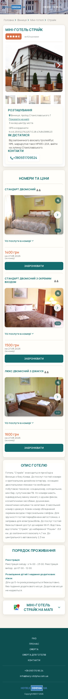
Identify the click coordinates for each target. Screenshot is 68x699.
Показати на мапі (19, 119)
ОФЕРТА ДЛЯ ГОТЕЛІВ (34, 654)
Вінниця (22, 20)
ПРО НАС (34, 643)
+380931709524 (25, 158)
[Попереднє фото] (10, 215)
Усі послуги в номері (18, 241)
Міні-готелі (37, 20)
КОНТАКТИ (34, 660)
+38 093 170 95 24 (52, 7)
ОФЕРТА (34, 649)
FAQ (34, 638)
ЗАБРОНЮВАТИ (34, 266)
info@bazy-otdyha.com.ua (34, 676)
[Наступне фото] (57, 215)
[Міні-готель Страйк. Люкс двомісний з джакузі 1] (34, 396)
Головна (9, 20)
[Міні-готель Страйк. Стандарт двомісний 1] (34, 214)
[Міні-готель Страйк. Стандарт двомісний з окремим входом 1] (34, 307)
